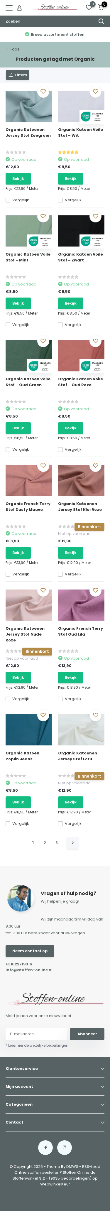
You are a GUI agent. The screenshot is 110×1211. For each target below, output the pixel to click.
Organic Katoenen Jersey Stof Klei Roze (80, 506)
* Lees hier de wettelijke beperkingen (37, 1045)
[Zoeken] (101, 21)
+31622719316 (19, 964)
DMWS (72, 1166)
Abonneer (87, 1034)
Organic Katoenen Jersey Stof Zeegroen (28, 132)
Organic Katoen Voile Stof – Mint (28, 257)
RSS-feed (91, 1166)
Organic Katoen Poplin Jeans (22, 756)
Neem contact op (30, 951)
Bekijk (18, 178)
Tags (14, 49)
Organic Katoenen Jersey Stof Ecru (77, 756)
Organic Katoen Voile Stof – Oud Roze (80, 382)
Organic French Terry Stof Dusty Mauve (28, 506)
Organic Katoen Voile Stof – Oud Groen (28, 382)
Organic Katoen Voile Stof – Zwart (80, 257)
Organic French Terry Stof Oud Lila (80, 631)
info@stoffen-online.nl (29, 970)
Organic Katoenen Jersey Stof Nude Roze (25, 634)
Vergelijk (20, 200)
